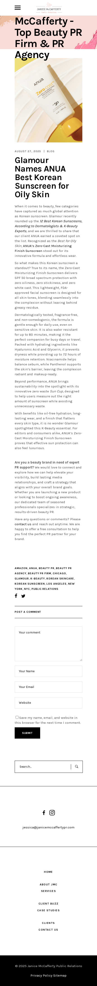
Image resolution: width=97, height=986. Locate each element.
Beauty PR (47, 568)
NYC (27, 588)
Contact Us (48, 929)
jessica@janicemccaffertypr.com (48, 827)
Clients (48, 923)
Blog (51, 151)
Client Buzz (49, 903)
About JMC (49, 884)
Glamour (22, 578)
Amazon (21, 568)
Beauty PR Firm (39, 573)
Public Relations (45, 588)
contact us (23, 524)
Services (48, 891)
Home (48, 871)
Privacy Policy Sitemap (48, 975)
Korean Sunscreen (30, 583)
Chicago (59, 573)
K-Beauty (37, 578)
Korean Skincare (60, 578)
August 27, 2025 (28, 151)
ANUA (33, 568)
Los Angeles (56, 583)
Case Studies (48, 910)
